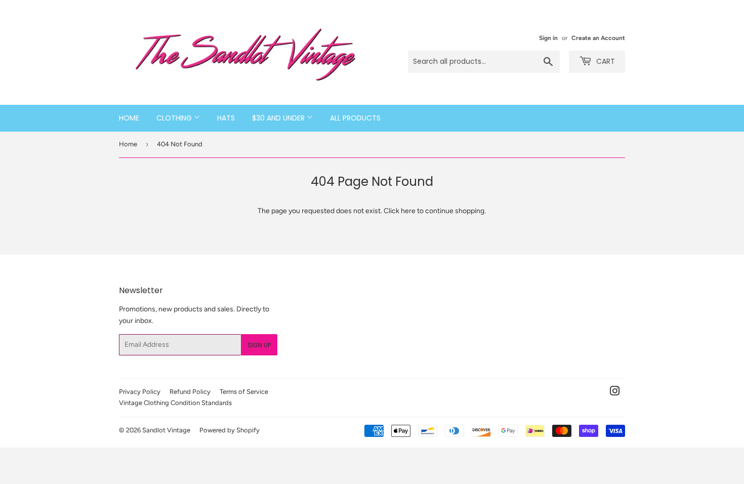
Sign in (548, 38)
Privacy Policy (139, 391)
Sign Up (259, 345)
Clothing (175, 118)
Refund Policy (190, 391)
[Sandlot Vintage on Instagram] (615, 392)
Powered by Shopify (229, 430)
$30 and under (279, 118)
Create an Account (598, 38)
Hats (226, 118)
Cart (604, 61)
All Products (355, 118)
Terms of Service (244, 391)
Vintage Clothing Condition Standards (175, 403)
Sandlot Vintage (166, 430)
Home (129, 118)
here (408, 211)
